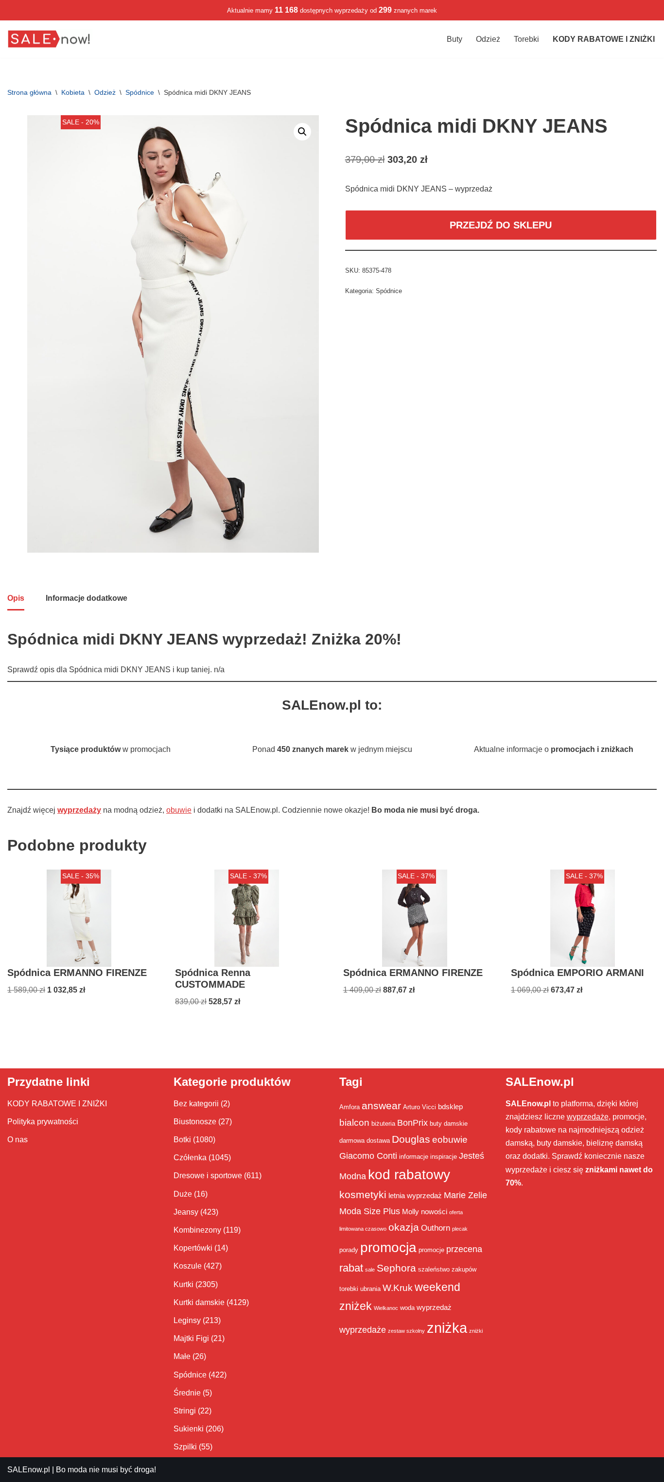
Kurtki (183, 1284)
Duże (183, 1194)
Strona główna (29, 92)
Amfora (349, 1107)
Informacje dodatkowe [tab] (86, 598)
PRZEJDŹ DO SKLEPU (501, 225)
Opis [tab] (15, 598)
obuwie (179, 810)
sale (370, 1270)
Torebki (526, 39)
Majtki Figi (191, 1338)
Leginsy (187, 1320)
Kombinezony (197, 1230)
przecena (464, 1249)
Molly (410, 1211)
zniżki (476, 1331)
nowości (434, 1211)
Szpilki (185, 1447)
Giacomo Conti (368, 1156)
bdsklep (450, 1106)
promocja (388, 1247)
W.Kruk (398, 1287)
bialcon (354, 1122)
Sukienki (189, 1429)
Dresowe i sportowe (208, 1175)
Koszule (188, 1266)
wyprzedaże (362, 1330)
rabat (351, 1268)
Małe (182, 1356)
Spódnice (139, 92)
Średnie (187, 1393)
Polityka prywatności (42, 1121)
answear (381, 1106)
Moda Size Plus (369, 1211)
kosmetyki (362, 1195)
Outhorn (435, 1227)
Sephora (396, 1268)
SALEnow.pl (28, 1469)
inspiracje (443, 1156)
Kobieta (73, 92)
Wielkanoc (386, 1308)
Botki (182, 1139)
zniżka (447, 1328)
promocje (431, 1250)
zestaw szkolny (406, 1331)
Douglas (411, 1139)
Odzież (488, 39)
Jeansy (186, 1212)
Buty (454, 39)
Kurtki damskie (199, 1302)
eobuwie (450, 1139)
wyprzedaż (434, 1307)
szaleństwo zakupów (447, 1269)
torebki (348, 1288)
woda (407, 1307)
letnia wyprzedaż (415, 1195)
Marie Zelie (465, 1195)
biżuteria (383, 1123)
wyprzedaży (79, 810)
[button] (302, 131)
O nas (17, 1139)
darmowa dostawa (364, 1140)
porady (348, 1250)
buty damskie (449, 1123)
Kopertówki (193, 1248)
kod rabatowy (409, 1174)
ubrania (370, 1288)
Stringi (185, 1411)
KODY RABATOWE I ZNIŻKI (57, 1103)
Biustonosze (195, 1121)
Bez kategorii (196, 1103)
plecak (460, 1229)
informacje (413, 1156)
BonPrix (412, 1123)
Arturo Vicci (419, 1107)
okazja (403, 1227)
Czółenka (190, 1157)
